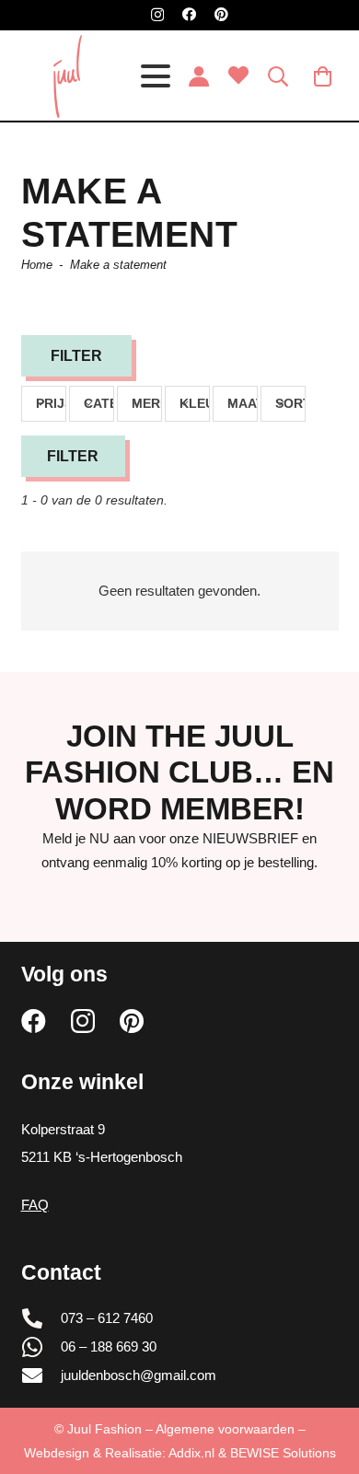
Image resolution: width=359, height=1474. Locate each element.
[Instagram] (157, 15)
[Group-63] (67, 76)
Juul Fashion (104, 1429)
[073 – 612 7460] (41, 1318)
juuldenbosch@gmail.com (138, 1375)
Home (36, 265)
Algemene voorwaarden (225, 1429)
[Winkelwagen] (323, 76)
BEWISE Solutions (283, 1452)
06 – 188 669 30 (108, 1346)
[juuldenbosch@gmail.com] (41, 1375)
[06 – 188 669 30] (41, 1347)
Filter (72, 456)
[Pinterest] (221, 14)
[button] (155, 76)
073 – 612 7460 (107, 1318)
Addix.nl (191, 1452)
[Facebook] (189, 14)
